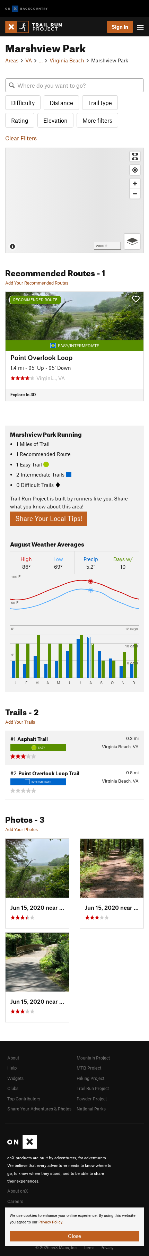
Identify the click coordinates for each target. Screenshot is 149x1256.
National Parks (91, 1108)
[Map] (74, 200)
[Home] (37, 27)
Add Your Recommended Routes (36, 283)
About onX (17, 1191)
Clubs (12, 1088)
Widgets (15, 1078)
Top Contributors (23, 1098)
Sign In (120, 27)
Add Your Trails (20, 722)
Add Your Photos (21, 829)
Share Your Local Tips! (48, 518)
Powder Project (92, 1098)
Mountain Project (93, 1058)
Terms (89, 1247)
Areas (11, 60)
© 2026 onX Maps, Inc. (56, 1247)
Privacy (107, 1247)
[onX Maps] (22, 1147)
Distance (61, 102)
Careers (15, 1201)
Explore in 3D (23, 394)
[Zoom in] (135, 183)
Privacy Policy (50, 1222)
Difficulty (23, 102)
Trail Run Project (93, 1088)
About (13, 1058)
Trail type (100, 102)
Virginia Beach (67, 60)
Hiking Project (90, 1078)
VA (28, 60)
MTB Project (89, 1068)
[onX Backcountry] (26, 9)
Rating (19, 120)
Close (74, 1236)
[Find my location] (135, 170)
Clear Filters (21, 137)
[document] (74, 1226)
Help (12, 1068)
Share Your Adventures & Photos (39, 1108)
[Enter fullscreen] (135, 156)
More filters (97, 120)
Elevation (55, 120)
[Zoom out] (135, 194)
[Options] (132, 241)
